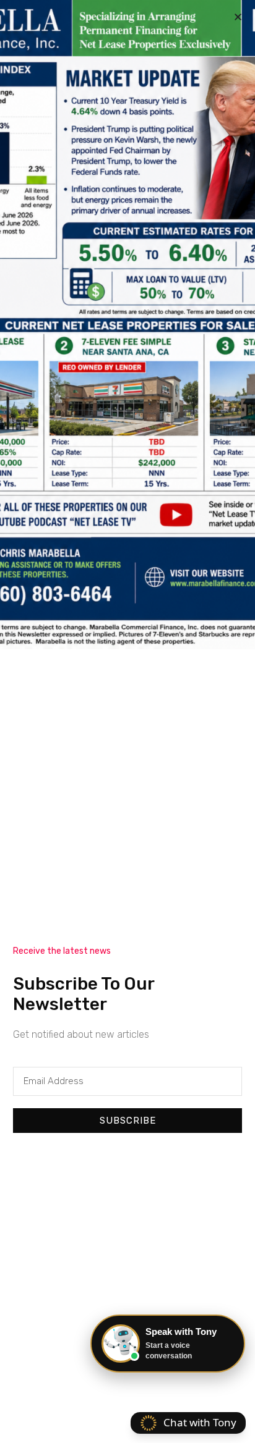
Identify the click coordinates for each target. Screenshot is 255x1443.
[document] (127, 721)
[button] (238, 17)
